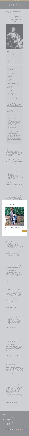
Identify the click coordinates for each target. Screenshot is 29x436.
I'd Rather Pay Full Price (14, 233)
